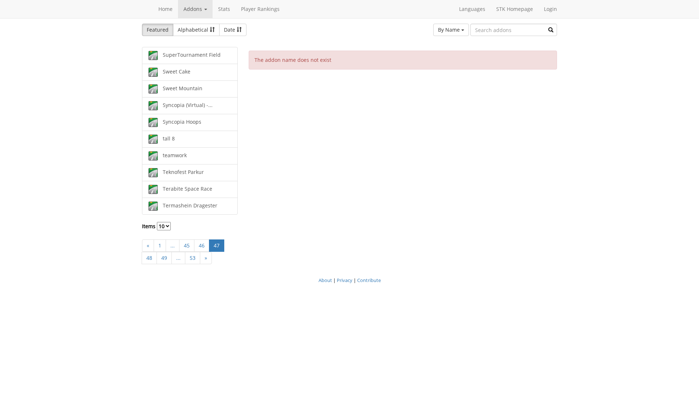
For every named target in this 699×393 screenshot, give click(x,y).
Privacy (344, 280)
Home (165, 8)
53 (193, 257)
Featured (158, 29)
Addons (193, 8)
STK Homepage (514, 8)
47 (217, 245)
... (172, 245)
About (325, 280)
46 (202, 245)
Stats (224, 8)
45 (187, 245)
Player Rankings (260, 8)
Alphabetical (194, 29)
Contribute (369, 280)
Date (230, 29)
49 (164, 257)
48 (149, 257)
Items (149, 226)
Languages (472, 8)
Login (550, 8)
